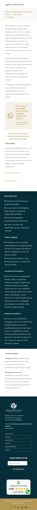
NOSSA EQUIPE (9, 440)
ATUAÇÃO (7, 437)
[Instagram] (15, 507)
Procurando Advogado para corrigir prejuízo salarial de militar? (22, 112)
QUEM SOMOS (9, 434)
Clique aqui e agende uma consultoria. (22, 123)
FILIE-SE (7, 450)
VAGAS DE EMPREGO (10, 446)
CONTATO (7, 443)
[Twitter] (22, 507)
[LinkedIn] (18, 507)
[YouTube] (25, 507)
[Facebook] (11, 507)
